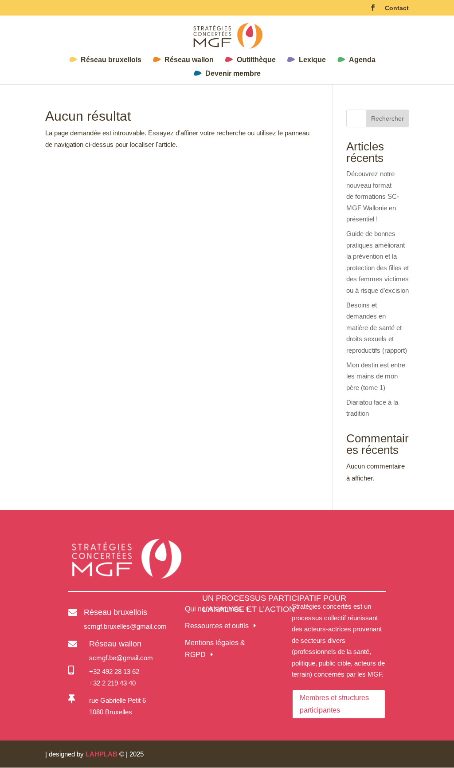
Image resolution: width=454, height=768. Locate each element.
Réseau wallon (189, 60)
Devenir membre (233, 74)
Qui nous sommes (213, 609)
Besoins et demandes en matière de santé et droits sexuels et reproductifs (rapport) (376, 327)
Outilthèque (256, 60)
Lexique (312, 60)
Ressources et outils (217, 626)
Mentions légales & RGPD (215, 648)
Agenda (362, 60)
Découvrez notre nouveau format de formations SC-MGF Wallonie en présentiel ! (372, 196)
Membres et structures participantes (334, 703)
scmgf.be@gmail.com (121, 658)
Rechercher (387, 118)
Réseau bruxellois (111, 60)
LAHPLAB (101, 754)
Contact (397, 8)
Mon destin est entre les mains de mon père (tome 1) (375, 376)
